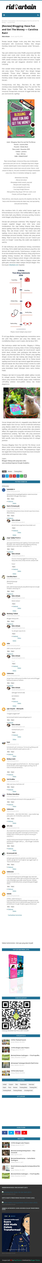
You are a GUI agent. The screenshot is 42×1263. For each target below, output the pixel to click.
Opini (4, 1087)
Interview (31, 1084)
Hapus (12, 498)
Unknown (10, 673)
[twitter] (11, 1133)
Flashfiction (23, 1084)
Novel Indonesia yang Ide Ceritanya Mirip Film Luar (25, 1167)
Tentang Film (33, 1087)
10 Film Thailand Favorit (18, 1040)
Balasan (10, 501)
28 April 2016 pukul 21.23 (18, 598)
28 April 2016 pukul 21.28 (18, 726)
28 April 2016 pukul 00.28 (13, 645)
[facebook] (5, 1133)
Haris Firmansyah (13, 506)
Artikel (4, 1084)
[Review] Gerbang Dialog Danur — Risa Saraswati (23, 1151)
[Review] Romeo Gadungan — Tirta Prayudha (25, 1055)
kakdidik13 (11, 489)
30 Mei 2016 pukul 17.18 (13, 873)
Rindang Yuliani (12, 613)
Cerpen (11, 1084)
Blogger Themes (35, 1260)
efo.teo (9, 826)
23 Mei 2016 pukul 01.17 (13, 855)
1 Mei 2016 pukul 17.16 (13, 744)
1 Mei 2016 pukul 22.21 (13, 761)
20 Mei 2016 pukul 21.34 (13, 828)
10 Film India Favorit (17, 1071)
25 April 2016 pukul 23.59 (13, 540)
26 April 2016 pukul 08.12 (18, 522)
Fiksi (16, 1084)
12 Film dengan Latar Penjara (20, 1047)
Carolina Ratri (12, 576)
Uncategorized (28, 1090)
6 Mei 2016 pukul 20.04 (13, 811)
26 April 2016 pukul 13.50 (13, 578)
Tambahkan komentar (15, 915)
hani (8, 742)
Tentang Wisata (17, 1090)
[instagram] (18, 1133)
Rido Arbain (6, 36)
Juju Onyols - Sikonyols (15, 709)
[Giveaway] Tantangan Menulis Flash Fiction (24, 1063)
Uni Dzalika (11, 779)
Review (10, 471)
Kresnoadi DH (12, 853)
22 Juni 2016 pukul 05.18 (13, 895)
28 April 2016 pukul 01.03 (13, 675)
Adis (8, 643)
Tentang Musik (7, 1090)
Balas (8, 498)
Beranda (4, 21)
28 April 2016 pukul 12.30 (13, 710)
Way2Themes (17, 1260)
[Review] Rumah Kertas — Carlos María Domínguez (23, 1159)
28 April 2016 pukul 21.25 (18, 658)
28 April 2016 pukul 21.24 (18, 628)
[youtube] (24, 1133)
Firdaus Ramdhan (13, 794)
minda (9, 894)
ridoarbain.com (13, 265)
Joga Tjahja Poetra (14, 538)
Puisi (9, 1087)
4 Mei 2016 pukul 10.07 (13, 796)
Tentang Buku (11, 21)
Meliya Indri (11, 759)
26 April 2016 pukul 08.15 (18, 555)
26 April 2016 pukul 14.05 (13, 615)
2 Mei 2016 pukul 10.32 (13, 781)
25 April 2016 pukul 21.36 (13, 491)
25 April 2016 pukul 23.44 (13, 508)
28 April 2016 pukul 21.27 (18, 689)
